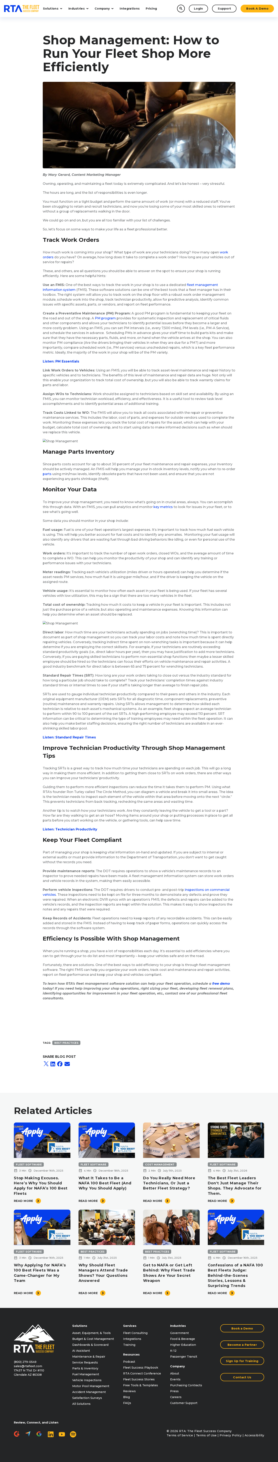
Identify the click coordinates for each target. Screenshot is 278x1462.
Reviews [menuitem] (129, 1391)
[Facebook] (59, 1064)
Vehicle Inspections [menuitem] (87, 1380)
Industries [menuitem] (178, 1325)
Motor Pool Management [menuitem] (90, 1386)
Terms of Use (206, 1435)
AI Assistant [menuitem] (81, 1350)
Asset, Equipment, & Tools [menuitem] (91, 1333)
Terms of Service (180, 1435)
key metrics (163, 507)
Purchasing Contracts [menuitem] (186, 1385)
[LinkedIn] (52, 1064)
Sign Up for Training (242, 1361)
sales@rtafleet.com (28, 1366)
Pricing (151, 8)
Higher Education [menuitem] (183, 1344)
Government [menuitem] (179, 1333)
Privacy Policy (231, 1435)
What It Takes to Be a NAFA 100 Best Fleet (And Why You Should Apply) (105, 1183)
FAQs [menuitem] (127, 1403)
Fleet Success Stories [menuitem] (139, 1379)
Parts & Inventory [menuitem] (85, 1368)
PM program (105, 318)
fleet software (29, 1164)
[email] (67, 1064)
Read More (23, 1201)
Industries (76, 8)
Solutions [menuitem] (79, 1325)
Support (224, 8)
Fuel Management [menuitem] (85, 1374)
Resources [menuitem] (131, 1354)
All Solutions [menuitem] (81, 1403)
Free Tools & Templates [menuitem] (140, 1385)
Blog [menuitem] (126, 1397)
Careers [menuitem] (176, 1397)
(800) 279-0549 (25, 1362)
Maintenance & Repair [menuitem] (88, 1356)
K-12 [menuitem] (173, 1350)
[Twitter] (46, 1064)
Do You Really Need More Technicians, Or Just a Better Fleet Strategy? (169, 1183)
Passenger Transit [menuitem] (183, 1356)
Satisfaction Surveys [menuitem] (87, 1397)
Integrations (130, 8)
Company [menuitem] (177, 1366)
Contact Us (242, 1377)
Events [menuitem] (175, 1379)
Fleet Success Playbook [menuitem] (140, 1367)
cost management (160, 1164)
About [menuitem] (174, 1373)
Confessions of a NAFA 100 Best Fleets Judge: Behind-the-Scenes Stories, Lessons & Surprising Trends (235, 1275)
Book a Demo (257, 8)
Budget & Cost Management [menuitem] (93, 1338)
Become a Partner (242, 1345)
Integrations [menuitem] (132, 1338)
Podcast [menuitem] (129, 1361)
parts (47, 474)
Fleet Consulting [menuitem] (135, 1333)
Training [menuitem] (129, 1344)
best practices (66, 1042)
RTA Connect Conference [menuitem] (142, 1373)
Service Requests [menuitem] (85, 1362)
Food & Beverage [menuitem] (182, 1338)
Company (102, 8)
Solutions (50, 8)
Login (198, 8)
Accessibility (254, 1435)
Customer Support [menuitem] (183, 1403)
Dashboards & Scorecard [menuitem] (90, 1344)
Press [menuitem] (174, 1391)
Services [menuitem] (129, 1325)
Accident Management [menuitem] (89, 1392)
